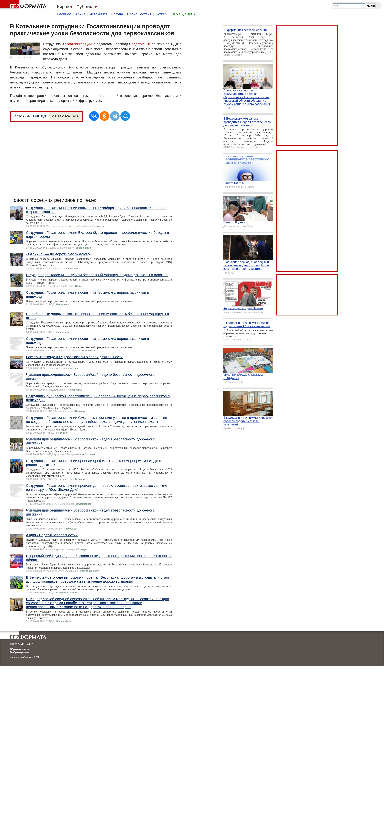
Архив (80, 14)
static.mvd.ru (24, 57)
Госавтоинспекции (77, 44)
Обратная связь (19, 649)
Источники (98, 14)
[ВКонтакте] (94, 116)
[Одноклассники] (104, 116)
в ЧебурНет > (184, 14)
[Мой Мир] (125, 116)
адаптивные (141, 44)
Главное (64, 14)
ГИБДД (39, 116)
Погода (117, 14)
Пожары (162, 14)
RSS (36, 657)
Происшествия (139, 14)
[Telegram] (115, 116)
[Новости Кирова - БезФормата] (24, 5)
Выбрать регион (19, 652)
